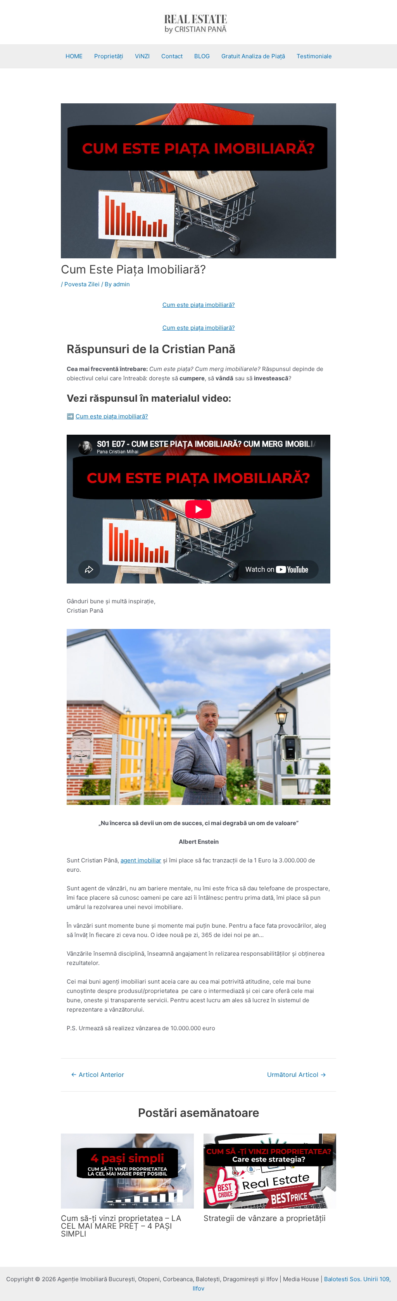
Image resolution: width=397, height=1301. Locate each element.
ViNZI (142, 56)
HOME (74, 56)
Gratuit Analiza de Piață (253, 56)
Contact (172, 56)
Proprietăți (108, 56)
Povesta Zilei (82, 284)
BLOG (202, 56)
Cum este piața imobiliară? (198, 304)
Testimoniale (314, 56)
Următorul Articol (296, 1075)
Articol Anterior (97, 1075)
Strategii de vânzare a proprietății (265, 1218)
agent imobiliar (141, 860)
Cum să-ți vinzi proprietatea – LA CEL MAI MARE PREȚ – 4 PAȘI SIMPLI (121, 1226)
